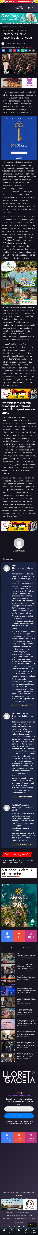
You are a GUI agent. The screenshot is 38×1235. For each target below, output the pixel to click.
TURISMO (30, 1216)
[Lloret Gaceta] (19, 7)
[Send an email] (14, 43)
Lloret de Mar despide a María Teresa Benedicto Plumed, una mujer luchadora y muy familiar (26, 1021)
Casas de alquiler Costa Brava (19, 1198)
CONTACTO (9, 1212)
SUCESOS (17, 1216)
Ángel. (14, 566)
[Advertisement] (19, 1167)
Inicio (4, 26)
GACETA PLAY (9, 1216)
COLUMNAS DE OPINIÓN (14, 26)
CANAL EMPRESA (27, 1212)
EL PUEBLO (17, 1212)
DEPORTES (6, 1219)
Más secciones (19, 1222)
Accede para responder (22, 705)
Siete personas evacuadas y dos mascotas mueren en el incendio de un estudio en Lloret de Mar (26, 955)
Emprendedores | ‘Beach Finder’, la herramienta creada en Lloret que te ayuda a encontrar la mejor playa (26, 966)
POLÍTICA (24, 1216)
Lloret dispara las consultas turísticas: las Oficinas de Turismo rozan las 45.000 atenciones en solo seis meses (26, 1010)
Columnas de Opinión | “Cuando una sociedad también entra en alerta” (26, 999)
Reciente (10, 948)
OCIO (28, 1219)
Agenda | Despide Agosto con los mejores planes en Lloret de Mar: (26, 976)
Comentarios (27, 948)
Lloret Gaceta (9, 43)
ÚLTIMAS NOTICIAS (22, 30)
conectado (25, 860)
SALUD (33, 1219)
